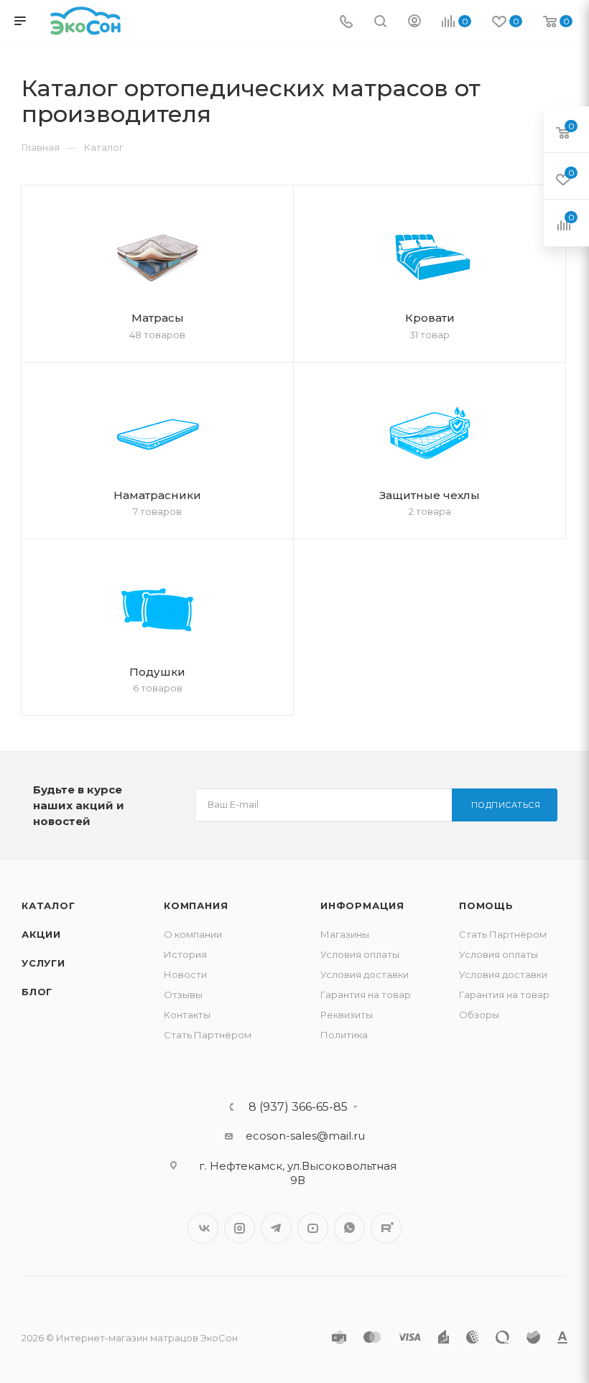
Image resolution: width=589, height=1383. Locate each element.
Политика (344, 1034)
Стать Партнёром (207, 1034)
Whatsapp (349, 1228)
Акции (41, 934)
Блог (37, 991)
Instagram (239, 1228)
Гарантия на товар (365, 994)
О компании (193, 934)
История (185, 954)
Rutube (386, 1228)
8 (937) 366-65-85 (298, 1107)
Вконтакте (202, 1228)
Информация (362, 905)
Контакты (187, 1014)
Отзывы (183, 994)
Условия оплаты (359, 954)
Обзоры (479, 1014)
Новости (185, 974)
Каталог (48, 905)
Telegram (276, 1228)
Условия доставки (364, 974)
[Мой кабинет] (414, 22)
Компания (196, 905)
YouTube (312, 1228)
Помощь (486, 905)
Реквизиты (346, 1014)
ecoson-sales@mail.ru (305, 1135)
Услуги (43, 963)
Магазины (344, 934)
